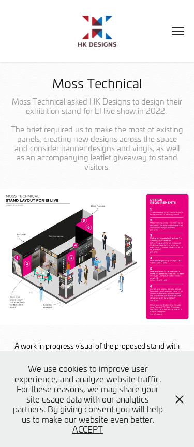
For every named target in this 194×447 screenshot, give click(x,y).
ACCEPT (87, 429)
